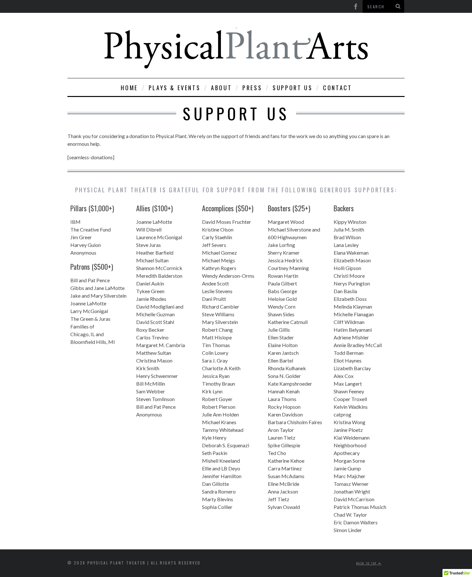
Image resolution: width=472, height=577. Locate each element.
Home (129, 87)
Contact (337, 87)
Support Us (292, 87)
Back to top (367, 563)
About (221, 87)
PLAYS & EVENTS (174, 87)
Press (252, 87)
